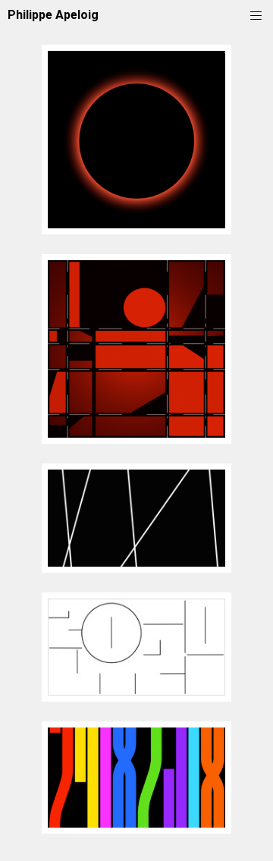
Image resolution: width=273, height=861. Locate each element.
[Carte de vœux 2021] (136, 568)
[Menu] (256, 14)
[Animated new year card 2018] (136, 829)
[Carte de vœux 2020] (136, 697)
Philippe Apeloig (53, 15)
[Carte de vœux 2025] (136, 230)
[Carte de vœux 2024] (136, 439)
